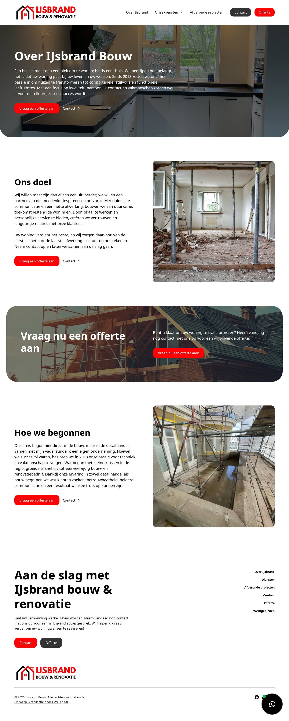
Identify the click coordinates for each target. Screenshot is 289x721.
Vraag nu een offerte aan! (178, 353)
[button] (169, 12)
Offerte (264, 12)
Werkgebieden (264, 611)
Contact (240, 12)
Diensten (268, 580)
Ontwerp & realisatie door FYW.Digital (41, 702)
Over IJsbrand (137, 12)
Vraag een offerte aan (36, 108)
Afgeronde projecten (206, 12)
